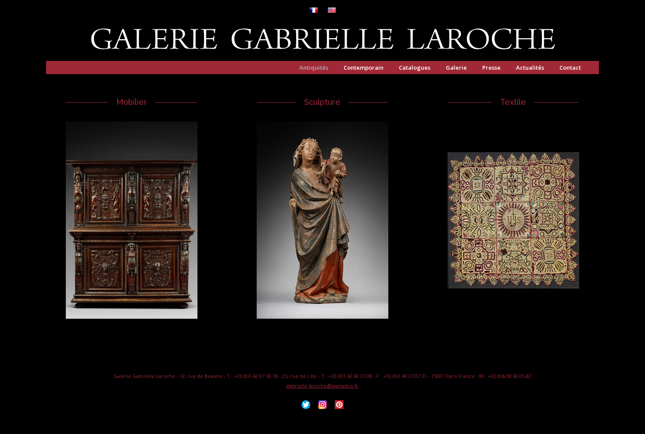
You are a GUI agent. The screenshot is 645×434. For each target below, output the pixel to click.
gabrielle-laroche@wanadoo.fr (322, 385)
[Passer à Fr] (314, 10)
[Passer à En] (332, 10)
